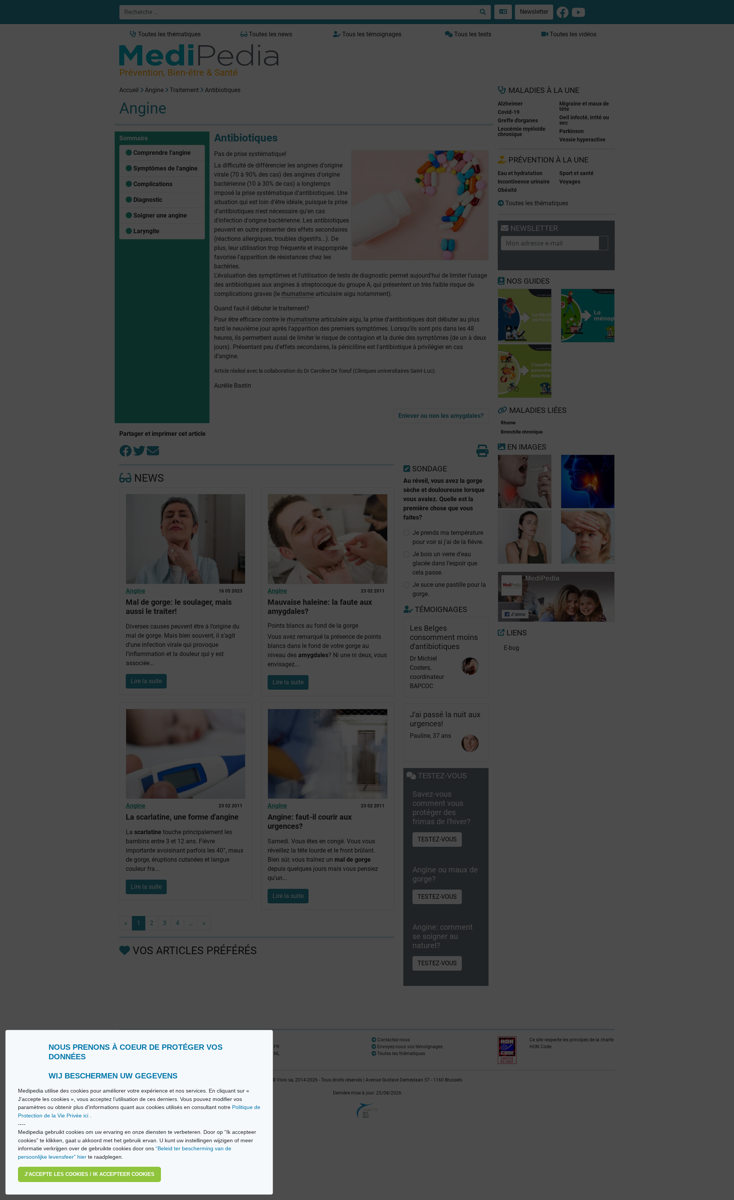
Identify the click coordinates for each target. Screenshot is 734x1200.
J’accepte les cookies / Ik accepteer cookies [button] (89, 1174)
